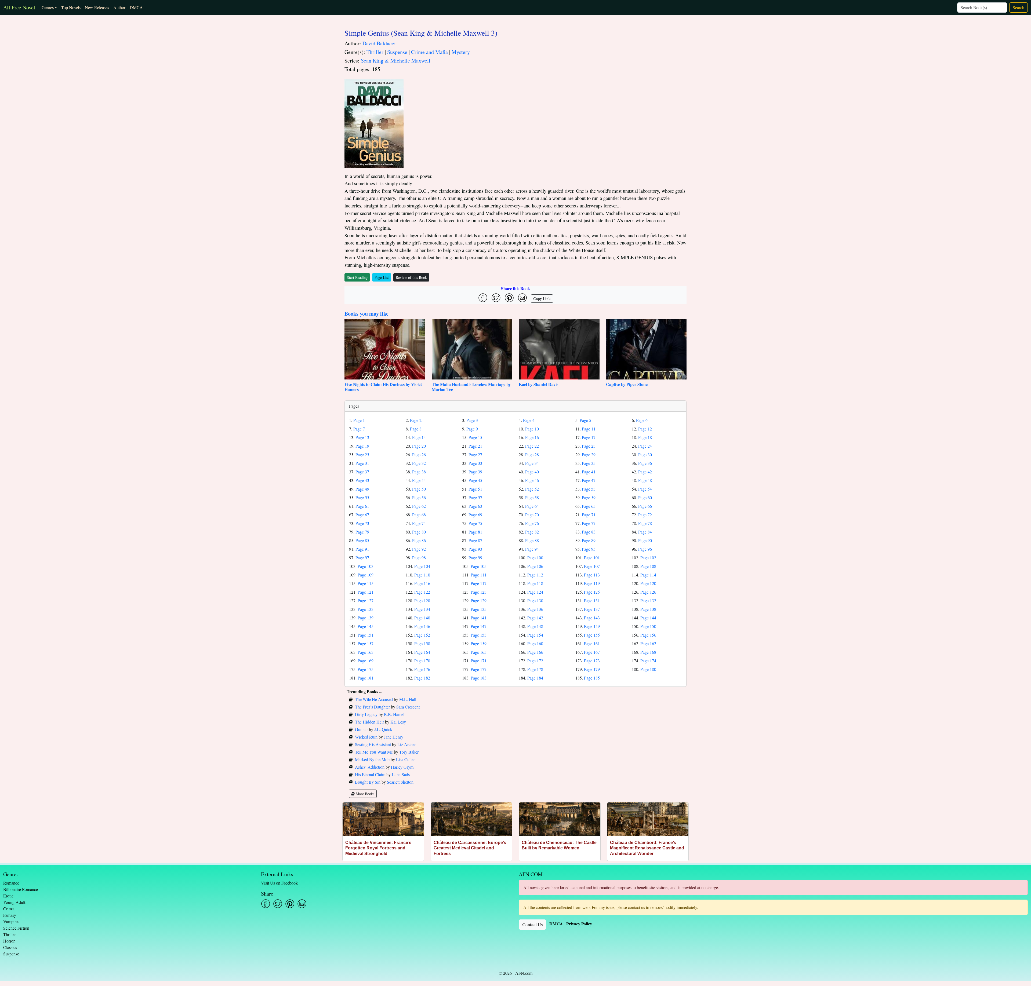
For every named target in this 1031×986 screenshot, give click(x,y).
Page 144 (648, 617)
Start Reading (357, 277)
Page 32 (419, 463)
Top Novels (71, 7)
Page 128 (422, 600)
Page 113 (592, 575)
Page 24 (645, 446)
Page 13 (362, 437)
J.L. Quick (383, 729)
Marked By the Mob (372, 759)
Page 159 (479, 643)
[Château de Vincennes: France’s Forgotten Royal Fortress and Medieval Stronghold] (383, 819)
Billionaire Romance (20, 889)
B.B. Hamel (394, 714)
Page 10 (532, 429)
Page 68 (419, 514)
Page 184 (535, 678)
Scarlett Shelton (400, 782)
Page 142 (535, 617)
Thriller (374, 52)
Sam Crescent (408, 707)
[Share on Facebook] (483, 297)
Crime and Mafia (429, 52)
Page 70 (532, 514)
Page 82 (532, 532)
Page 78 (645, 523)
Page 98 (419, 557)
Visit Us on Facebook (279, 883)
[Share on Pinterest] (509, 297)
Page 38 (419, 471)
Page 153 (479, 635)
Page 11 (589, 429)
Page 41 (589, 471)
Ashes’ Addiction (369, 767)
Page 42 (645, 471)
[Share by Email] (522, 297)
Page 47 (589, 480)
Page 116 (422, 583)
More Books (364, 793)
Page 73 (362, 523)
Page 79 (362, 532)
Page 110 (422, 575)
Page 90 (645, 540)
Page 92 (419, 549)
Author (119, 7)
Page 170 (422, 660)
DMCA (136, 7)
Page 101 (592, 557)
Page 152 (422, 635)
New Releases (97, 7)
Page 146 (422, 626)
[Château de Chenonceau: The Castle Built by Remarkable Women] (559, 819)
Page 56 (419, 497)
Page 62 (419, 506)
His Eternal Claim (370, 774)
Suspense (397, 52)
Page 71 (589, 514)
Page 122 (422, 592)
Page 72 (645, 514)
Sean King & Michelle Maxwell (395, 60)
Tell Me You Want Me (374, 752)
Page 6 (642, 420)
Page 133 (365, 609)
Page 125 (592, 592)
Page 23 (589, 446)
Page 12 (645, 429)
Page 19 (362, 446)
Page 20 (419, 446)
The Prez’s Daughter (372, 707)
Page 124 (535, 592)
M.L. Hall (407, 699)
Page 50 (419, 489)
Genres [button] (48, 7)
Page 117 (479, 583)
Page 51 (475, 489)
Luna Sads (401, 774)
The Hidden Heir (369, 722)
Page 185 (592, 678)
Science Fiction (16, 928)
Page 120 (648, 583)
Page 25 (362, 454)
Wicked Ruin (366, 737)
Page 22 (532, 446)
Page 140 (422, 617)
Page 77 (589, 523)
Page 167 (592, 652)
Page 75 (475, 523)
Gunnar (361, 729)
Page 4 (529, 420)
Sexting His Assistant (373, 744)
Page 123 (479, 592)
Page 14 (419, 437)
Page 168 (648, 652)
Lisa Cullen (406, 759)
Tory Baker (409, 752)
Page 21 (475, 446)
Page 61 (362, 506)
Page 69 (475, 514)
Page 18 (645, 437)
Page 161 (592, 643)
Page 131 (592, 600)
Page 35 (589, 463)
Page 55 (362, 497)
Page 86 (419, 540)
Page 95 (589, 549)
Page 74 (419, 523)
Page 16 (532, 437)
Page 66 (645, 506)
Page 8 (416, 429)
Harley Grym (402, 767)
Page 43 (362, 480)
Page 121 (365, 592)
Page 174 (648, 660)
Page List (382, 277)
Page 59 (589, 497)
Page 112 (535, 575)
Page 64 (532, 506)
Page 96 (645, 549)
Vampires (11, 921)
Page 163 (365, 652)
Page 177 (479, 669)
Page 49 (362, 489)
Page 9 (472, 429)
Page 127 (365, 600)
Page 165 (479, 652)
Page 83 (589, 532)
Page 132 (648, 600)
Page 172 (535, 660)
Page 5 (585, 420)
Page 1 (359, 420)
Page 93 (475, 549)
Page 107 (592, 566)
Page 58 (532, 497)
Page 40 (532, 471)
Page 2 (416, 420)
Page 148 (535, 626)
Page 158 (422, 643)
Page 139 (365, 617)
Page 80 (419, 532)
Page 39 (475, 471)
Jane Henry (393, 737)
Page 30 (645, 454)
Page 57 (475, 497)
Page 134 (422, 609)
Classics (10, 947)
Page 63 (475, 506)
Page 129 (479, 600)
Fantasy (9, 915)
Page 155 (592, 635)
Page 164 (422, 652)
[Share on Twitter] (496, 297)
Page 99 (475, 557)
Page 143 (592, 617)
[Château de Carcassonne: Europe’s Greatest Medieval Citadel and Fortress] (471, 819)
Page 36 (645, 463)
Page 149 (592, 626)
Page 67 (362, 514)
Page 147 (479, 626)
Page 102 (648, 557)
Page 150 (648, 626)
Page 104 (422, 566)
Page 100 (535, 557)
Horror (9, 941)
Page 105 (479, 566)
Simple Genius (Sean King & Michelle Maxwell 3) (420, 33)
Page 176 (422, 669)
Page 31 (362, 463)
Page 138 (648, 609)
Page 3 (472, 420)
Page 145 (365, 626)
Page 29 (589, 454)
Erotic (8, 896)
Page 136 (535, 609)
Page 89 (589, 540)
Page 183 (479, 678)
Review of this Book (411, 277)
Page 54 (645, 489)
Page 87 (475, 540)
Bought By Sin (367, 782)
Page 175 (365, 669)
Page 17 (589, 437)
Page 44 (419, 480)
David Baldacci (379, 43)
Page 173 (592, 660)
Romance (11, 883)
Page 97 (362, 557)
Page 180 (648, 669)
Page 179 (592, 669)
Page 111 (479, 575)
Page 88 (532, 540)
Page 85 (362, 540)
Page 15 (475, 437)
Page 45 (475, 480)
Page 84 (645, 532)
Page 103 (365, 566)
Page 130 (535, 600)
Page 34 (532, 463)
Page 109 (365, 575)
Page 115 (365, 583)
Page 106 (535, 566)
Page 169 (365, 660)
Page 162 (648, 643)
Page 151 (365, 635)
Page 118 (535, 583)
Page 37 (362, 471)
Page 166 (535, 652)
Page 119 (592, 583)
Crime (8, 908)
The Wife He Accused (374, 699)
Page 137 (592, 609)
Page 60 (645, 497)
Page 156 (648, 635)
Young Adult (14, 902)
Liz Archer (406, 744)
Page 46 (532, 480)
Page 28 (532, 454)
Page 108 (648, 566)
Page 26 (419, 454)
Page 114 (648, 575)
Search (1018, 7)
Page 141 (479, 617)
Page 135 (479, 609)
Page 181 (365, 678)
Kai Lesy (398, 722)
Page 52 (532, 489)
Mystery (461, 52)
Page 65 (589, 506)
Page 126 (648, 592)
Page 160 (535, 643)
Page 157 (365, 643)
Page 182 (422, 678)
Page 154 (535, 635)
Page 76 (532, 523)
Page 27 (475, 454)
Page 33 (475, 463)
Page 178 (535, 669)
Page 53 (589, 489)
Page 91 (362, 549)
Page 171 (479, 660)
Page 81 (475, 532)
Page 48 (645, 480)
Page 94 (532, 549)
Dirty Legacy (366, 714)
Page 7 (359, 429)
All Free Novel (19, 7)
